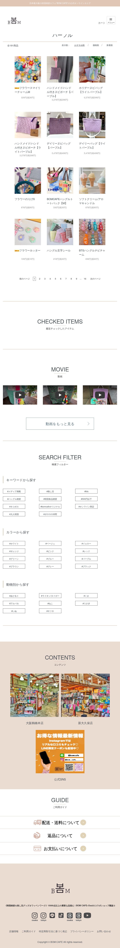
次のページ (95, 278)
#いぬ (14, 611)
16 (85, 278)
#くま (86, 595)
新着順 (110, 45)
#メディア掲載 (14, 491)
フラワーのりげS (25, 199)
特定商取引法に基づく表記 (53, 931)
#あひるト (14, 595)
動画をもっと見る (60, 423)
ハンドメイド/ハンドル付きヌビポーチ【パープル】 (60, 92)
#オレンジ (14, 551)
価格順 (96, 45)
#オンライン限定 (86, 506)
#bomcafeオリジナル (50, 506)
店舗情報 (13, 931)
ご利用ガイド (29, 931)
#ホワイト (14, 543)
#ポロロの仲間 (50, 514)
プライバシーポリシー (82, 931)
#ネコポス (14, 506)
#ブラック (86, 566)
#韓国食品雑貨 (50, 498)
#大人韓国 (14, 514)
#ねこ (50, 603)
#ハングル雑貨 (14, 498)
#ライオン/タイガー (50, 595)
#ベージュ (50, 543)
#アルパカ (14, 603)
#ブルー (50, 558)
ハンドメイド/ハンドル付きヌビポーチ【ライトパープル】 (28, 147)
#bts (86, 491)
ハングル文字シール (59, 250)
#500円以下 (86, 498)
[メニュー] (111, 20)
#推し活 (50, 491)
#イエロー (86, 543)
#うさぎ (86, 603)
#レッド (86, 551)
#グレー (50, 566)
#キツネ (50, 611)
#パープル (86, 558)
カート (101, 22)
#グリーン (14, 558)
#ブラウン (14, 566)
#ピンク (50, 551)
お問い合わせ (104, 931)
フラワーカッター (29, 250)
